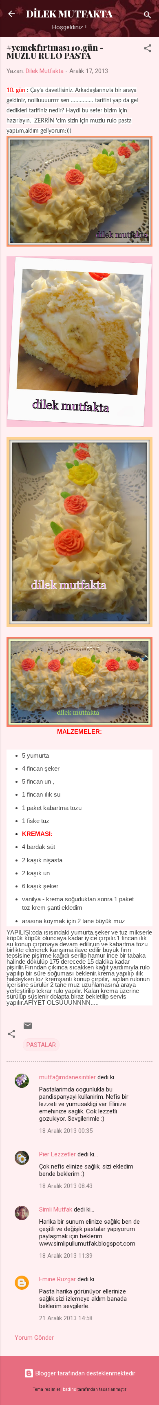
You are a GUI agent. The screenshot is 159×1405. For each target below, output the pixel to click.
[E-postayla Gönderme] (28, 1028)
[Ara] (147, 16)
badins (69, 1389)
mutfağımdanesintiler (67, 1077)
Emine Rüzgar (57, 1279)
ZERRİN (44, 121)
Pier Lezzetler (57, 1154)
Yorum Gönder (34, 1337)
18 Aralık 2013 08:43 (66, 1186)
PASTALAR (41, 1044)
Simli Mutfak (55, 1209)
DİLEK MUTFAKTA (69, 13)
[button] (147, 49)
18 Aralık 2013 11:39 (66, 1255)
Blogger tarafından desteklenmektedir (84, 1373)
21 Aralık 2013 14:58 (66, 1318)
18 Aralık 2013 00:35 (66, 1130)
